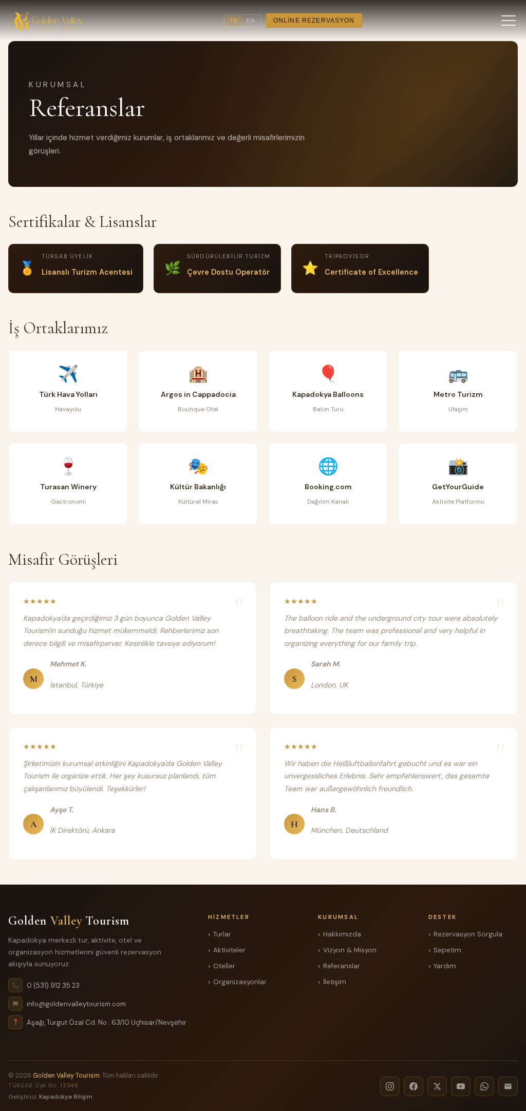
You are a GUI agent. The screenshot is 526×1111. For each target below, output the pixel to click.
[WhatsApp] (484, 1086)
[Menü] (508, 20)
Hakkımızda (342, 934)
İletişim (334, 982)
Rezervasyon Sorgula (468, 934)
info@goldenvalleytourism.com (76, 1004)
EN (251, 21)
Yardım (445, 966)
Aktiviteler (229, 950)
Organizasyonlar (240, 982)
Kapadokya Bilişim (65, 1097)
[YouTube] (461, 1086)
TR (234, 21)
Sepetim (447, 950)
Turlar (222, 934)
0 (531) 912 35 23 (53, 985)
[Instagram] (390, 1086)
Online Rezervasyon (314, 20)
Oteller (224, 966)
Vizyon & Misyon (350, 950)
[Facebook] (413, 1086)
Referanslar (341, 966)
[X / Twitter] (437, 1086)
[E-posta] (508, 1086)
